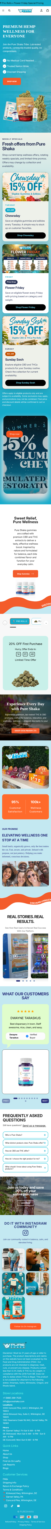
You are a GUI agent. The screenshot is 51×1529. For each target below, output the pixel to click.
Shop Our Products (25, 731)
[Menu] (3, 10)
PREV (6, 1101)
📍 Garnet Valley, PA (13, 1496)
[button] (18, 981)
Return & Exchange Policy (16, 1486)
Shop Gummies (23, 574)
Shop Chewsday (25, 235)
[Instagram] (5, 1506)
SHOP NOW (12, 81)
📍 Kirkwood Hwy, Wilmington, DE (20, 1493)
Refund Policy (10, 1522)
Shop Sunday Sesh (25, 382)
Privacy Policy (23, 1522)
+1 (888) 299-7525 (12, 1398)
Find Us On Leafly (12, 1461)
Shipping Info (9, 1482)
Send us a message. (34, 1125)
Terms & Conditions (13, 1489)
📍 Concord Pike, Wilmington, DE (19, 1500)
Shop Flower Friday (25, 307)
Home (6, 1450)
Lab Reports (9, 1464)
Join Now (25, 1203)
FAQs (5, 1479)
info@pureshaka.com (13, 1401)
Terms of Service (38, 1522)
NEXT (45, 1101)
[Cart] (47, 10)
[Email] (18, 1506)
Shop (5, 1457)
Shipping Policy (25, 1525)
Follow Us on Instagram (25, 1326)
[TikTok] (12, 1506)
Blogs (5, 1468)
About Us (7, 1454)
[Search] (9, 10)
